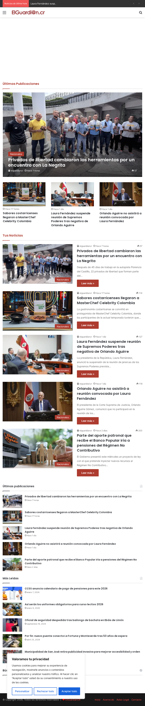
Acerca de (108, 699)
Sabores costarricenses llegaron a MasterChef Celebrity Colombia (20, 217)
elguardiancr (17, 170)
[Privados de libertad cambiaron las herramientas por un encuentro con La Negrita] (72, 134)
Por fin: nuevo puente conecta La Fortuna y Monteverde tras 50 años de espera (76, 636)
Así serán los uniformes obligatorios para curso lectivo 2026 (64, 604)
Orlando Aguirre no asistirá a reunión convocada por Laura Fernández (120, 217)
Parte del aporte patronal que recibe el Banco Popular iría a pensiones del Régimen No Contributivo (104, 443)
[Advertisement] (72, 55)
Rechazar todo (45, 691)
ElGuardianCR (72, 699)
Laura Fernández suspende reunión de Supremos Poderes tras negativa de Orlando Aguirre (81, 3)
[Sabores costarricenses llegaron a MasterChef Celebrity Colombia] (24, 194)
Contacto (136, 699)
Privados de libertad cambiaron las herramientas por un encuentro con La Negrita (109, 255)
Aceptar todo (69, 691)
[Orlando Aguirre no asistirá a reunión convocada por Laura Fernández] (121, 194)
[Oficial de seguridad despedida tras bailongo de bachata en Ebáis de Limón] (12, 625)
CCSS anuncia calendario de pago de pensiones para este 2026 (66, 588)
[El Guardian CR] (28, 12)
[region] (46, 676)
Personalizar (22, 691)
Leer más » (87, 283)
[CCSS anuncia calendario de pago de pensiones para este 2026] (12, 593)
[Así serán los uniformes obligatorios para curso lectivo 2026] (12, 609)
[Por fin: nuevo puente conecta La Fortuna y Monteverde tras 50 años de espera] (12, 640)
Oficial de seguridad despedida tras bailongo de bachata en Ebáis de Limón (74, 620)
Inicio (97, 699)
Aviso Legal (123, 699)
